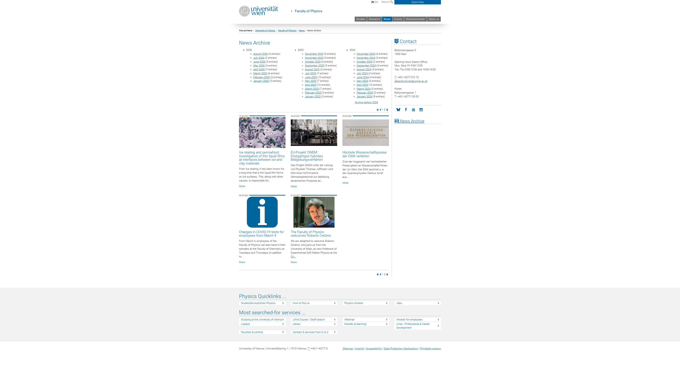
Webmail (349, 319)
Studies (360, 19)
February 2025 (313, 92)
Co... (293, 256)
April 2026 (259, 69)
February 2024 (365, 92)
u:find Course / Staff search (309, 319)
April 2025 (310, 84)
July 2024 (362, 73)
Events (398, 19)
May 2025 (310, 81)
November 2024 (366, 57)
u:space (245, 324)
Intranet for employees (409, 319)
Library (297, 324)
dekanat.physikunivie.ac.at (411, 81)
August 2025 (312, 69)
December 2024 (366, 54)
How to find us (301, 303)
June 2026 (259, 61)
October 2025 (313, 61)
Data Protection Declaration (401, 348)
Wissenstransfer (415, 19)
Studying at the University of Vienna (261, 319)
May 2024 (362, 81)
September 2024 (366, 65)
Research (374, 19)
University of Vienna (265, 30)
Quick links (418, 2)
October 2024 (364, 61)
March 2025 (312, 88)
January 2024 (364, 96)
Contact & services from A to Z (310, 332)
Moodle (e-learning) (355, 324)
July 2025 (310, 73)
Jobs (399, 303)
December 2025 (314, 54)
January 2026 (261, 81)
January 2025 (313, 96)
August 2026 (260, 54)
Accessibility (374, 348)
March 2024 (363, 88)
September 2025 (314, 65)
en (376, 2)
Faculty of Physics (308, 11)
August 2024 (364, 69)
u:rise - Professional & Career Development (413, 325)
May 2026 (259, 65)
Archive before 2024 (366, 102)
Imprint (359, 348)
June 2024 (363, 77)
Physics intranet (353, 303)
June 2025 (311, 77)
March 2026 (260, 73)
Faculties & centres (252, 332)
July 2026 (258, 57)
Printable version (430, 348)
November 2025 (314, 57)
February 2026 (261, 77)
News (387, 19)
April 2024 (362, 84)
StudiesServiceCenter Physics (258, 303)
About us (434, 19)
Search (385, 2)
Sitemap (348, 348)
